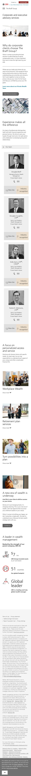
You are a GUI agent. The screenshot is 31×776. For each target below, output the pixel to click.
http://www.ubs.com (19, 632)
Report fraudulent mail (9, 621)
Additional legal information (11, 619)
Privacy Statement (18, 764)
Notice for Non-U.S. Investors (10, 748)
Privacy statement (15, 616)
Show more (7, 393)
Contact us (13, 2)
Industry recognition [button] (24, 190)
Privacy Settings (21, 621)
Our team (9, 147)
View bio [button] (12, 190)
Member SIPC (10, 701)
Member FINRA (19, 701)
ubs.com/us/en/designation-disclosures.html (16, 745)
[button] (18, 180)
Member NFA (11, 712)
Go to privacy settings (12, 768)
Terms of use (6, 616)
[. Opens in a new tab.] (5, 4)
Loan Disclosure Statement (15, 757)
